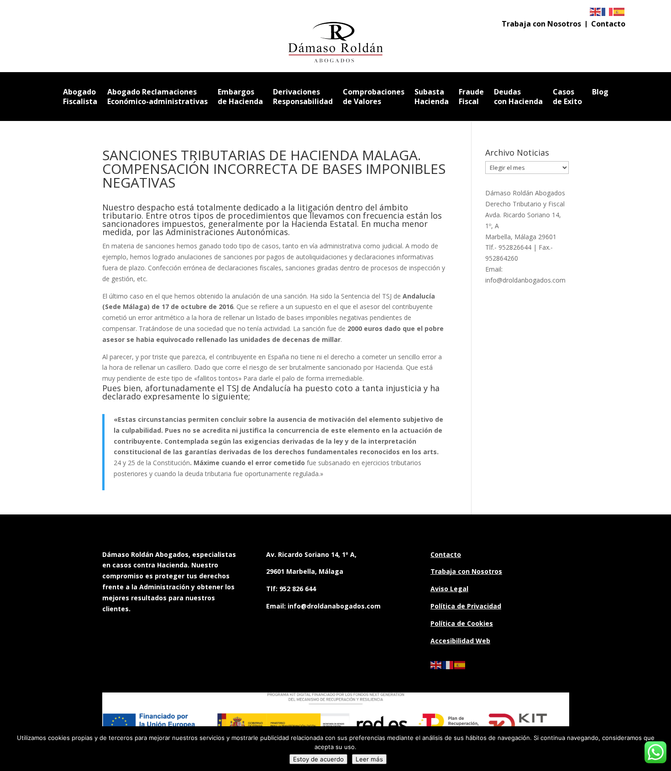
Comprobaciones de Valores (373, 96)
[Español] (619, 11)
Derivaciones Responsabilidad (303, 96)
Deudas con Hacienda (518, 96)
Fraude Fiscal (471, 96)
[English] (596, 11)
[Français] (607, 11)
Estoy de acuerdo (318, 759)
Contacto (608, 25)
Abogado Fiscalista (80, 96)
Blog (600, 92)
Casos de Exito (567, 96)
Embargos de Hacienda (240, 96)
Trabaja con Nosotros (541, 25)
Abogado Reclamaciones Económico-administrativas (157, 96)
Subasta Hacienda (431, 96)
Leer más (369, 759)
